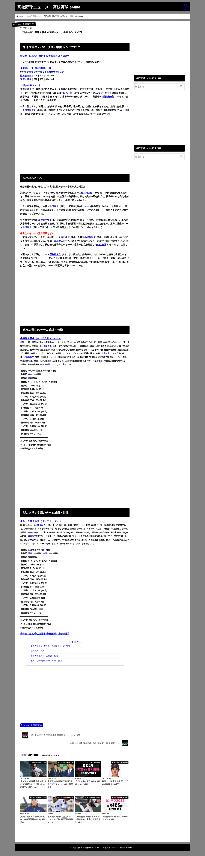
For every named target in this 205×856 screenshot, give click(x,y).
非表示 (77, 642)
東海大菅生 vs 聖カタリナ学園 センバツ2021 (50, 646)
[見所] (61, 72)
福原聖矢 (91, 237)
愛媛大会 (32, 553)
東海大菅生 (52, 72)
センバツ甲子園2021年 (32, 725)
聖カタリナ (26, 75)
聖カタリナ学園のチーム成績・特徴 (46, 661)
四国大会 (47, 553)
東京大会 (32, 374)
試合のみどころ (37, 651)
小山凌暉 (101, 244)
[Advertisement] (75, 144)
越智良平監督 (45, 220)
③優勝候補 (51, 56)
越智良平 (32, 536)
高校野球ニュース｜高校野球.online (48, 6)
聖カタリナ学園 (34, 72)
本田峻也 (54, 206)
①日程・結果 (27, 56)
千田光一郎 (66, 93)
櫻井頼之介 (30, 110)
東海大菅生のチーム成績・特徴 (44, 656)
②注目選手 (40, 56)
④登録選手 (63, 56)
